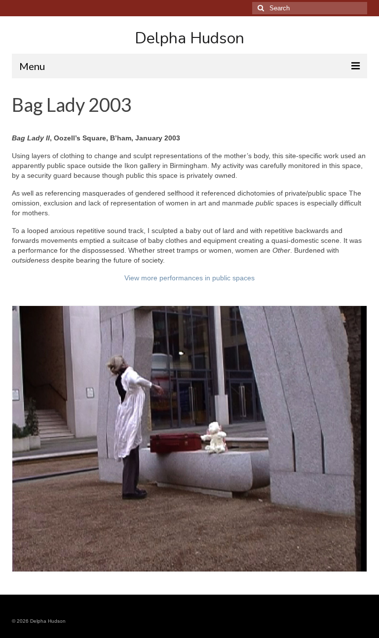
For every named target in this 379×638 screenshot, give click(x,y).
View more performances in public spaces (189, 278)
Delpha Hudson (189, 38)
